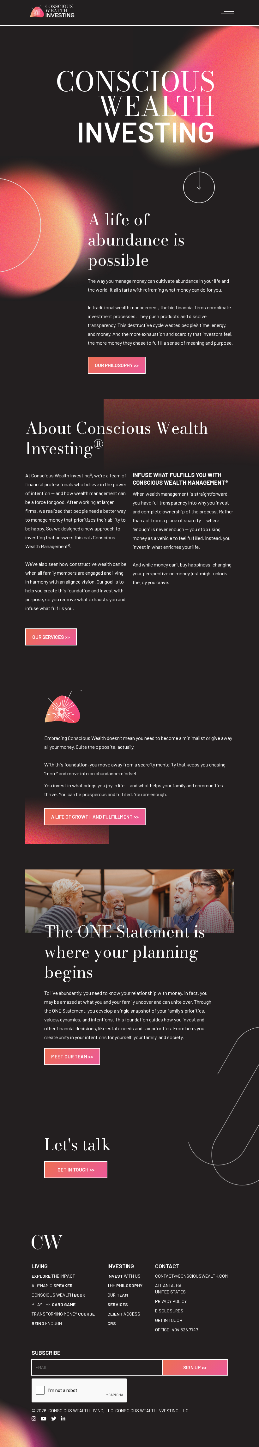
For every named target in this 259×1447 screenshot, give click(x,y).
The (124, 1285)
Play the (53, 1304)
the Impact (53, 1276)
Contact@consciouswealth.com (191, 1276)
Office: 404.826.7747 (176, 1329)
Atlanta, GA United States (170, 1288)
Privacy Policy (171, 1301)
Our (117, 1295)
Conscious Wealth (58, 1295)
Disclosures (169, 1310)
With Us (124, 1276)
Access (123, 1314)
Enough (47, 1323)
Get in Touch (168, 1320)
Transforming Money (63, 1314)
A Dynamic (52, 1285)
